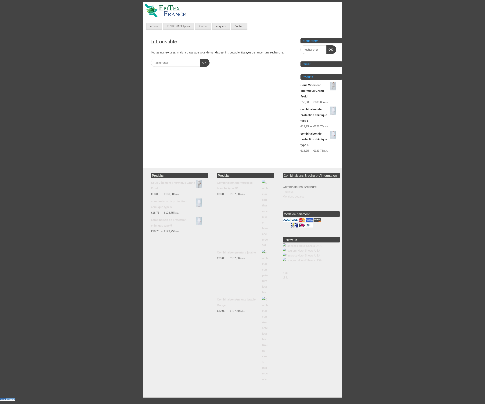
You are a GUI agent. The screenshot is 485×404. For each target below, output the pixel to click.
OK (203, 62)
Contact (239, 26)
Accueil (154, 26)
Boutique (288, 191)
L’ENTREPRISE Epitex (178, 26)
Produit (203, 26)
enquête (221, 26)
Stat (285, 272)
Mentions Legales (293, 196)
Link (285, 277)
